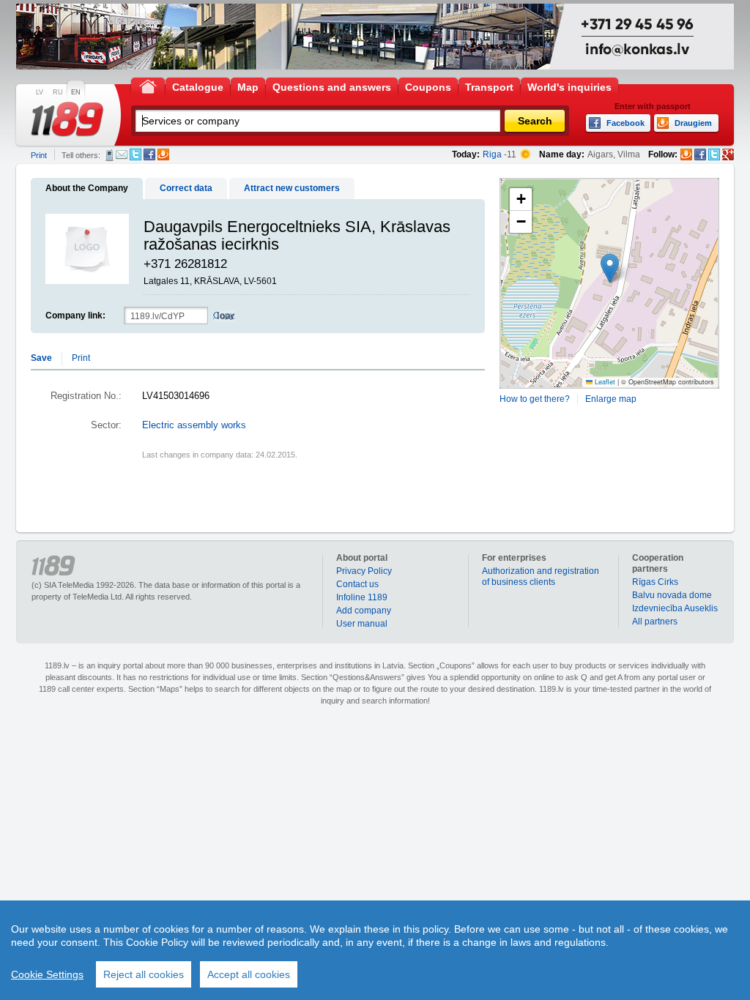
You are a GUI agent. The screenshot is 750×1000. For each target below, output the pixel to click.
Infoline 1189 (361, 597)
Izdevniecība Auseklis (675, 608)
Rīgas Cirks (655, 582)
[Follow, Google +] (728, 154)
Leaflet (604, 382)
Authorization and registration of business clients (540, 576)
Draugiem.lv (163, 154)
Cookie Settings (47, 974)
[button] (610, 268)
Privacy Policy (364, 571)
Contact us (357, 584)
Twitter (135, 154)
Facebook (149, 154)
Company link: (75, 315)
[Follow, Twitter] (714, 154)
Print (39, 155)
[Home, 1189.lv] (148, 86)
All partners (654, 621)
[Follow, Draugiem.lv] (686, 154)
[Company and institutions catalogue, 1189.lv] (67, 119)
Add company (363, 610)
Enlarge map (610, 399)
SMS (109, 155)
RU (58, 92)
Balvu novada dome (672, 595)
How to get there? (535, 399)
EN (76, 92)
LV (39, 92)
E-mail (121, 154)
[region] (375, 950)
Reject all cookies (143, 974)
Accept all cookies (248, 974)
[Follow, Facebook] (700, 154)
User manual (361, 624)
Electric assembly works (194, 425)
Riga (492, 154)
